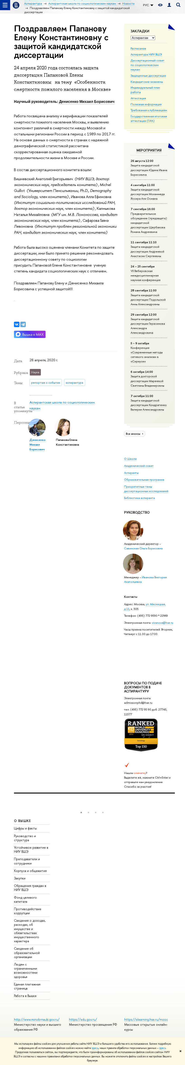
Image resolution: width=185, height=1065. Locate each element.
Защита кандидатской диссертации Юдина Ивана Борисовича (149, 169)
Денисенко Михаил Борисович (86, 101)
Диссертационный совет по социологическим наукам (147, 64)
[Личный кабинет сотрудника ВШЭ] (169, 5)
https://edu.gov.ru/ (83, 1019)
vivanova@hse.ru (162, 623)
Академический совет (139, 466)
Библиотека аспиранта (139, 498)
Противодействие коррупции (27, 911)
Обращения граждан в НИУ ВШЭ (30, 887)
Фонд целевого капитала (25, 899)
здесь (95, 1048)
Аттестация (138, 98)
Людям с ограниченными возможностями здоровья (25, 970)
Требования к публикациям (149, 110)
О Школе (130, 459)
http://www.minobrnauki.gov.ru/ (37, 1019)
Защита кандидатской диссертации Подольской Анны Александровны (148, 299)
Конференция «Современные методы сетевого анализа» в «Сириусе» (147, 354)
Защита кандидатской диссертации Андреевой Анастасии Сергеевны (147, 251)
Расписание (138, 48)
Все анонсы (133, 434)
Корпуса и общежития (30, 871)
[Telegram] (23, 324)
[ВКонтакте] (16, 324)
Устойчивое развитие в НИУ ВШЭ (31, 849)
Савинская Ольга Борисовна (143, 548)
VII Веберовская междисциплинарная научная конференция (145, 275)
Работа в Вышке (25, 996)
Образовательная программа (144, 479)
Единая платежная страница (27, 986)
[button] (81, 812)
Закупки (19, 878)
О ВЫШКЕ (22, 821)
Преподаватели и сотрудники (27, 861)
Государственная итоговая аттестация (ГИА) (149, 118)
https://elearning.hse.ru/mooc (146, 1019)
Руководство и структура (25, 838)
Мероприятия (149, 150)
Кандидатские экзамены (147, 82)
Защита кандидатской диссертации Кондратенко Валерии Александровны (149, 404)
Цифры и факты (25, 828)
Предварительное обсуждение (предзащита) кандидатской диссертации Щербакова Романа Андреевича (149, 223)
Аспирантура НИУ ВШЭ (146, 54)
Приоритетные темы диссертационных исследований (146, 488)
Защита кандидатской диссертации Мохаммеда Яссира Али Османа (148, 194)
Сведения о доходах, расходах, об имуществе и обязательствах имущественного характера (30, 930)
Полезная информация (146, 104)
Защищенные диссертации (148, 75)
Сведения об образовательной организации (27, 952)
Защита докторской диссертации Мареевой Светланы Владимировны (147, 380)
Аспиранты (131, 473)
